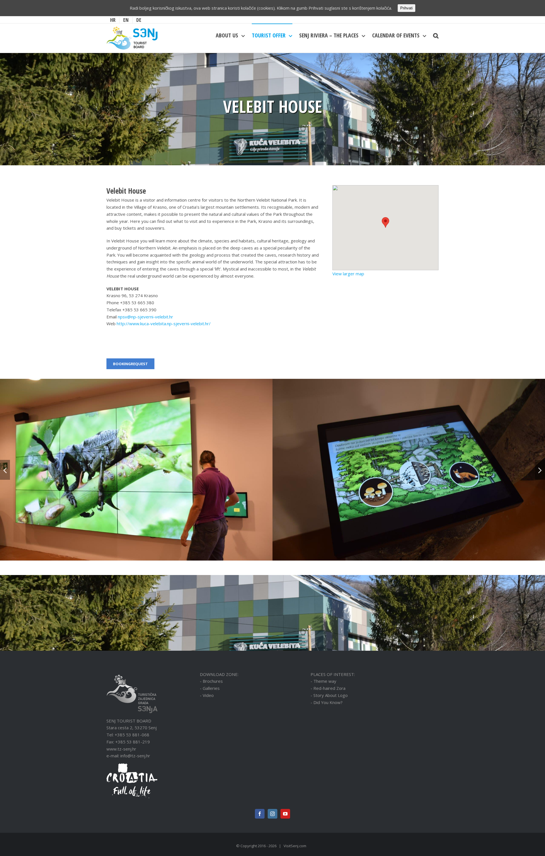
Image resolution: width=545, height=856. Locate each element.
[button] (385, 222)
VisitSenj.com (295, 845)
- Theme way (323, 681)
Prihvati (406, 8)
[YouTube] (285, 814)
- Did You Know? (327, 702)
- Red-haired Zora (328, 688)
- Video (207, 695)
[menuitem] (112, 20)
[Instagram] (272, 814)
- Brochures (211, 681)
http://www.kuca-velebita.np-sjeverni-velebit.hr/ (164, 323)
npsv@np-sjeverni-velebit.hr (146, 317)
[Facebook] (260, 814)
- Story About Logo (329, 695)
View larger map (348, 273)
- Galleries (210, 688)
